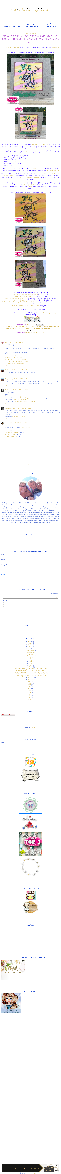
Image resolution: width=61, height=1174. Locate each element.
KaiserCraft (36, 168)
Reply (7, 366)
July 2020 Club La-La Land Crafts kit (27, 177)
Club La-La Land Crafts (18, 327)
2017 (29, 689)
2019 (29, 685)
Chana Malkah (9, 423)
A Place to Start (10, 434)
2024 (29, 645)
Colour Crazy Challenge (11, 47)
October (30, 654)
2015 (30, 692)
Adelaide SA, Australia (34, 332)
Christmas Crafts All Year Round (24, 401)
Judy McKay (9, 370)
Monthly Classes (28, 185)
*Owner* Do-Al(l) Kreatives (13, 358)
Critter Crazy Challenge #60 (17, 300)
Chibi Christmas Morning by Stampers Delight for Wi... (31, 674)
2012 (29, 698)
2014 (30, 694)
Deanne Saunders (10, 408)
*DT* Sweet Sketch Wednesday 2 (15, 363)
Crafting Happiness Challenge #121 (25, 296)
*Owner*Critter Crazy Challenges (15, 359)
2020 (29, 683)
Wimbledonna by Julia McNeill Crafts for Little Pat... (31, 670)
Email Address (30, 595)
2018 (29, 687)
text (5, 605)
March (30, 667)
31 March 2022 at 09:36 (24, 408)
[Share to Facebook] (41, 325)
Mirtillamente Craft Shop (40, 144)
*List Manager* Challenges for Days (16, 361)
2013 (30, 696)
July (30, 660)
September (30, 656)
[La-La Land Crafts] (30, 913)
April (30, 665)
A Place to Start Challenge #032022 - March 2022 (18, 302)
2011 (29, 700)
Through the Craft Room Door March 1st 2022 (25, 306)
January (30, 679)
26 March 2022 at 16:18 (21, 370)
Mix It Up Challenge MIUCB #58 (15, 298)
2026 (29, 641)
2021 (29, 681)
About (19, 24)
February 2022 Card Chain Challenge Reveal (31, 676)
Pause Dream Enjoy (14, 396)
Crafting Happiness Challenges (29, 398)
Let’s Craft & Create (20, 400)
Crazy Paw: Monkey (29, 151)
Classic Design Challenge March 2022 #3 (25, 294)
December (30, 650)
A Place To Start (25, 427)
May (30, 663)
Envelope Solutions (47, 327)
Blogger (33, 727)
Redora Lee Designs (11, 433)
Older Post (6, 464)
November (30, 652)
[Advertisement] (13, 1034)
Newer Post (55, 464)
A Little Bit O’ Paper (18, 416)
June (30, 661)
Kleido (7, 342)
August (30, 658)
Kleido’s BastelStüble (11, 356)
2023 (29, 647)
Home (11, 24)
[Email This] (37, 325)
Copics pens (33, 327)
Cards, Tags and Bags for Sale (39, 24)
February (31, 678)
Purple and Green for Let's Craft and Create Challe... (31, 672)
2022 (29, 649)
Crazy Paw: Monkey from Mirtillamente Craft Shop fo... (31, 669)
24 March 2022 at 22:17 (16, 342)
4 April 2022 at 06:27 (21, 423)
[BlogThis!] (38, 325)
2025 (29, 643)
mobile (6, 607)
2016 (29, 690)
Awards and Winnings (13, 26)
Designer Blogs (36, 1173)
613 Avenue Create (11, 436)
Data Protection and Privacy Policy (41, 26)
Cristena (29, 187)
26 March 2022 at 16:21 (21, 379)
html (6, 603)
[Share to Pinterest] (43, 325)
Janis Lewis (8, 390)
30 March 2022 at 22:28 (20, 390)
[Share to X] (40, 325)
